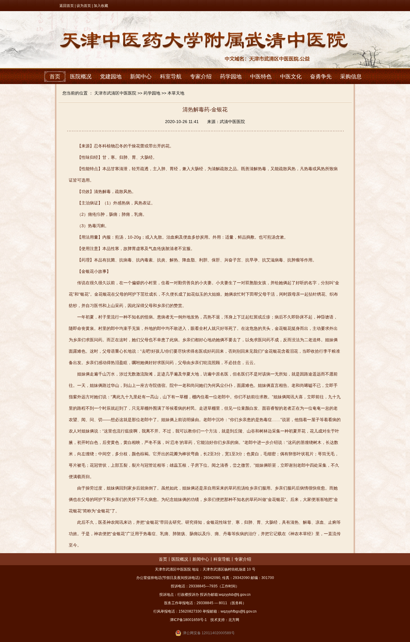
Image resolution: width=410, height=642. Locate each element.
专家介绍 (201, 77)
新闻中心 (141, 77)
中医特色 (261, 77)
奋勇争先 (321, 77)
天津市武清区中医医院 (115, 93)
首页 (55, 77)
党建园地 (111, 77)
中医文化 (291, 77)
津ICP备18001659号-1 (188, 620)
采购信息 (351, 77)
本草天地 (175, 93)
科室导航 (171, 77)
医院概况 (81, 77)
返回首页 (66, 6)
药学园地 (231, 77)
